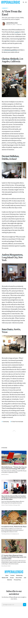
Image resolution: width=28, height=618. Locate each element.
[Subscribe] (24, 604)
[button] (19, 575)
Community (5, 8)
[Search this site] (23, 2)
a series (17, 32)
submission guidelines (11, 50)
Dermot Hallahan (10, 156)
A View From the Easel (17, 421)
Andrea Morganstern (12, 254)
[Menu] (26, 2)
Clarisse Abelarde (10, 58)
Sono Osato (7, 329)
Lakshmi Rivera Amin (12, 23)
